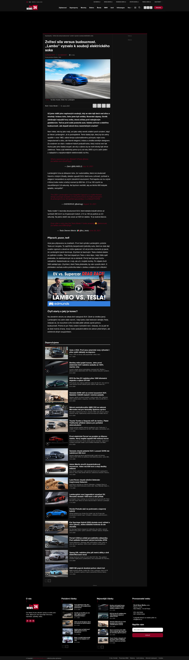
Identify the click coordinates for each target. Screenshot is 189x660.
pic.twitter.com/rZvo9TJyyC (61, 161)
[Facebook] (145, 7)
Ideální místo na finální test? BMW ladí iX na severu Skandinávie (82, 630)
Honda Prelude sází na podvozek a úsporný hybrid (87, 510)
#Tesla (79, 159)
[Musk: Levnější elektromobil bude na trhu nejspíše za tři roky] (68, 640)
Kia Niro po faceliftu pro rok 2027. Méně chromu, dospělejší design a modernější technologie (82, 615)
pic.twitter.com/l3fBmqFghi (61, 225)
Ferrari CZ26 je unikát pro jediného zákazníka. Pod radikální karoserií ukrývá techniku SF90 (88, 539)
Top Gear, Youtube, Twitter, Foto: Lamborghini (62, 100)
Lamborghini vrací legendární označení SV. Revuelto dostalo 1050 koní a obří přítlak (87, 495)
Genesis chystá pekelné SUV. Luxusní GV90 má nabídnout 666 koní (89, 452)
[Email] (104, 106)
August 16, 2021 (89, 204)
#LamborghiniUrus (58, 199)
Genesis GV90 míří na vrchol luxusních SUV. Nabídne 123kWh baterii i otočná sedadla (88, 393)
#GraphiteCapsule (73, 199)
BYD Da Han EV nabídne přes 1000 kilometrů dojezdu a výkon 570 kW (88, 379)
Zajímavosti (62, 55)
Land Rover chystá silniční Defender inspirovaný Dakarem (84, 481)
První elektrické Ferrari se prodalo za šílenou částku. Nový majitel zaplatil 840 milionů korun (89, 437)
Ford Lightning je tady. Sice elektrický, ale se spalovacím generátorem (82, 606)
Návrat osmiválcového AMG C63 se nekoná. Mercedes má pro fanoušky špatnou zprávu (87, 408)
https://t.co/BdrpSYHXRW (90, 199)
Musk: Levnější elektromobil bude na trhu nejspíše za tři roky (82, 639)
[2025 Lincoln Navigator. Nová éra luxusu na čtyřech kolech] (68, 623)
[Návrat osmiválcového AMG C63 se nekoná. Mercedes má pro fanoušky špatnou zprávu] (56, 411)
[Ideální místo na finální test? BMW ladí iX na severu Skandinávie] (68, 631)
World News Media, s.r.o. (39, 658)
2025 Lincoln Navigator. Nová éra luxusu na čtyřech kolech (82, 622)
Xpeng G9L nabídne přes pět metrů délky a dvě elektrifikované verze (89, 553)
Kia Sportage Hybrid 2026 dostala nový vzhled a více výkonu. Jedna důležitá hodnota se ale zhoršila (89, 524)
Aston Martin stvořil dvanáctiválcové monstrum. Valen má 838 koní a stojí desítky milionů (88, 466)
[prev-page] (46, 580)
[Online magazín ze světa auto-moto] (29, 7)
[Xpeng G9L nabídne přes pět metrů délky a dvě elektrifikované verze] (56, 556)
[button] (139, 7)
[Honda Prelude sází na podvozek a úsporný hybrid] (56, 512)
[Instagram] (148, 7)
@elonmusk (102, 223)
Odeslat (147, 635)
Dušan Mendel (53, 106)
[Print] (108, 106)
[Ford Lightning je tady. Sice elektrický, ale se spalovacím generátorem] (68, 607)
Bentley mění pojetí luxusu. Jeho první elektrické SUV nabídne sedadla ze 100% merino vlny (86, 364)
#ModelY (73, 159)
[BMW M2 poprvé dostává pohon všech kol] (56, 570)
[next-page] (49, 580)
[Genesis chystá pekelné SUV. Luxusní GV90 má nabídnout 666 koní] (56, 454)
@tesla (85, 159)
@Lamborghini (96, 196)
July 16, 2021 (88, 166)
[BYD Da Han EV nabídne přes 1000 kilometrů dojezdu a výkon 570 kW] (56, 382)
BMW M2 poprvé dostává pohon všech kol (87, 568)
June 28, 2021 (95, 230)
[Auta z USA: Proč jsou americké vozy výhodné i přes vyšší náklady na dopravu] (56, 353)
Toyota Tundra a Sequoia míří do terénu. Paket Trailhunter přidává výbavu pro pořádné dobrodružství (88, 422)
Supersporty (48, 36)
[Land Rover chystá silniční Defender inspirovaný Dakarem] (56, 483)
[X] (151, 7)
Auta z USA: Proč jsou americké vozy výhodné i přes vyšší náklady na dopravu (89, 351)
